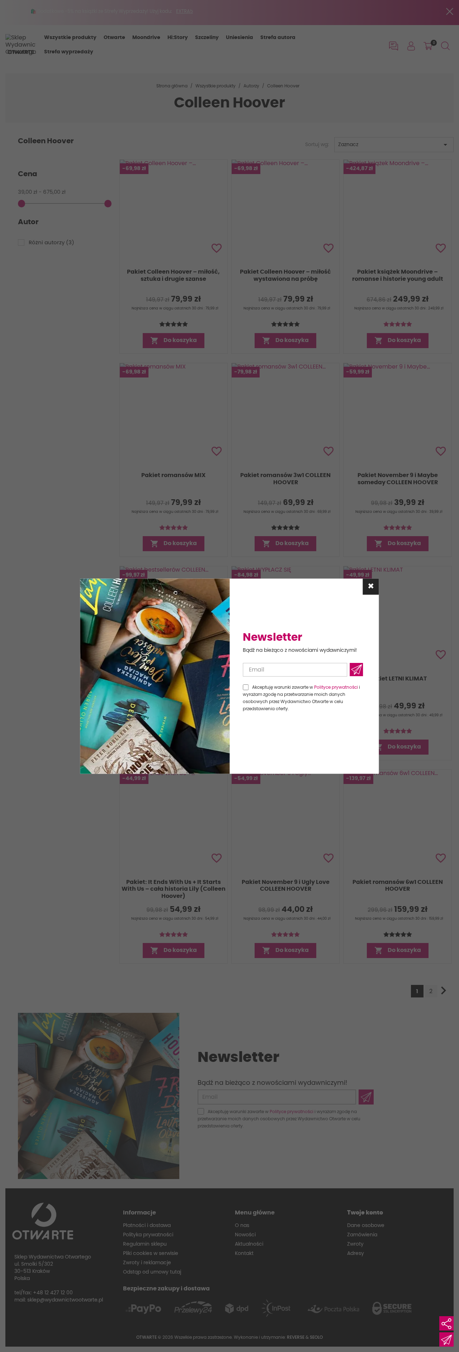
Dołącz (356, 669)
